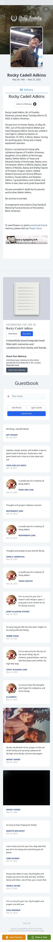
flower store (35, 228)
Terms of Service (33, 931)
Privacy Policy (19, 931)
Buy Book (27, 333)
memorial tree (38, 225)
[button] (26, 725)
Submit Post (26, 413)
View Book (12, 333)
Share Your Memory (16, 370)
